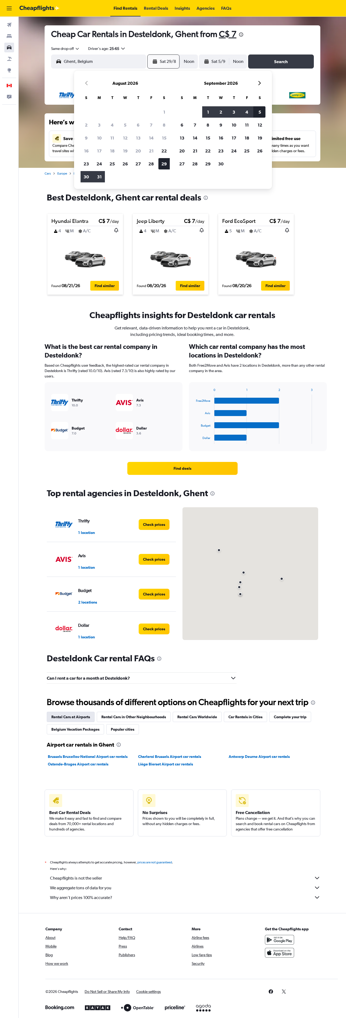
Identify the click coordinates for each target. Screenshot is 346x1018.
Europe (62, 173)
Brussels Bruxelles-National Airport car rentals (88, 756)
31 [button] (99, 176)
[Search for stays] (9, 36)
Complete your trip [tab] (290, 717)
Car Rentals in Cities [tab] (245, 717)
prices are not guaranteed (154, 862)
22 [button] (164, 150)
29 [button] (164, 163)
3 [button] (99, 124)
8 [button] (164, 124)
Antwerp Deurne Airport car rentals (259, 756)
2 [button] (86, 124)
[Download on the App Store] (279, 953)
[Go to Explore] (9, 70)
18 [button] (112, 150)
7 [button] (151, 124)
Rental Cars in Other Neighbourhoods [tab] (133, 717)
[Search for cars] (9, 47)
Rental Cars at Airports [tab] (70, 717)
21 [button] (151, 150)
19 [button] (125, 150)
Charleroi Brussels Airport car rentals (169, 756)
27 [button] (138, 163)
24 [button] (99, 163)
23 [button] (86, 163)
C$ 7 (228, 34)
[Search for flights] (9, 24)
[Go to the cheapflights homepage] (39, 8)
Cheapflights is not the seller (76, 878)
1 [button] (164, 112)
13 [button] (138, 137)
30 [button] (86, 176)
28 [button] (151, 163)
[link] (182, 468)
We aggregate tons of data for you (80, 887)
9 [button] (86, 137)
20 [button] (138, 150)
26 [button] (125, 163)
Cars (48, 173)
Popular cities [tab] (122, 729)
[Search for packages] (9, 58)
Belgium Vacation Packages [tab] (75, 729)
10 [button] (99, 137)
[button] (9, 8)
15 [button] (164, 137)
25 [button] (112, 163)
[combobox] (65, 48)
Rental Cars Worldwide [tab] (197, 717)
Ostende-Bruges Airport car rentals (78, 764)
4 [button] (112, 124)
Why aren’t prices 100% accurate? (81, 897)
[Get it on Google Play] (279, 940)
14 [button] (151, 137)
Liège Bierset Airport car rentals (165, 764)
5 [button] (125, 124)
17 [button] (99, 150)
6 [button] (138, 124)
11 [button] (112, 137)
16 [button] (86, 150)
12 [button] (125, 137)
